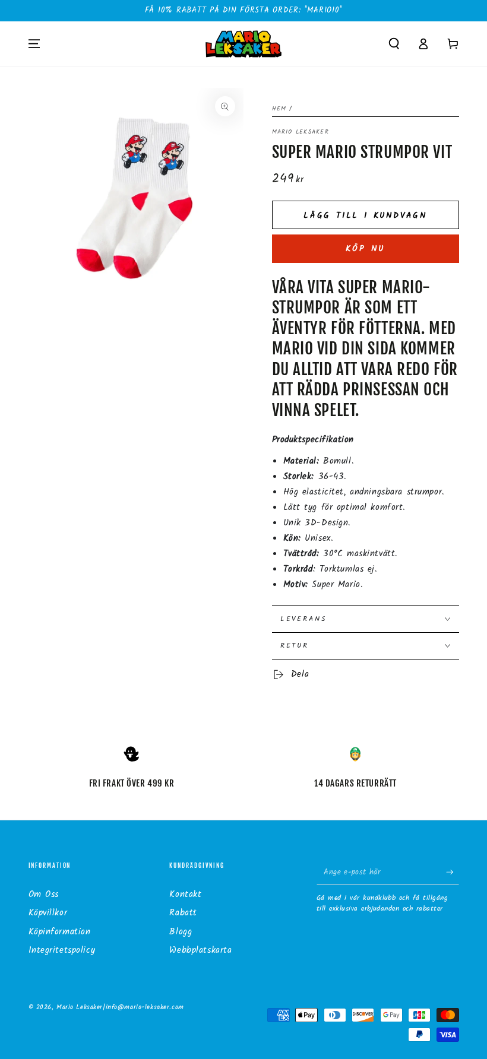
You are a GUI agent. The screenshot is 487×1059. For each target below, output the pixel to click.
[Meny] (34, 43)
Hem (279, 108)
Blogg (180, 932)
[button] (394, 43)
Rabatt (183, 913)
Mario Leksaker (300, 132)
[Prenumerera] (452, 872)
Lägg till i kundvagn (365, 215)
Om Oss (44, 894)
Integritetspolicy (62, 950)
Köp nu (365, 248)
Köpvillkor (48, 913)
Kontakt (185, 894)
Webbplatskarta (200, 950)
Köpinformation (60, 932)
